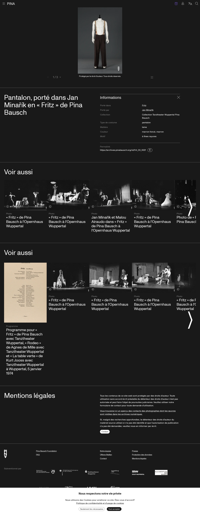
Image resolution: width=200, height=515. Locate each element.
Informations (110, 97)
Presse (135, 451)
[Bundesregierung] (68, 472)
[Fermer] (178, 98)
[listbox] (100, 40)
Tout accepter (114, 509)
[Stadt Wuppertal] (138, 472)
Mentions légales (139, 458)
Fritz (144, 105)
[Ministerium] (45, 472)
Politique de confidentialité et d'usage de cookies (100, 503)
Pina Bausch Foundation (46, 451)
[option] (100, 40)
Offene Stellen (106, 454)
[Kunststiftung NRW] (114, 472)
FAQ (38, 454)
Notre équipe (105, 451)
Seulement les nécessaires (91, 509)
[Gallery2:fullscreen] (150, 77)
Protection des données (142, 454)
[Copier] (149, 150)
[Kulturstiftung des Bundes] (161, 472)
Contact (104, 431)
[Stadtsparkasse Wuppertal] (91, 472)
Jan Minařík (147, 110)
